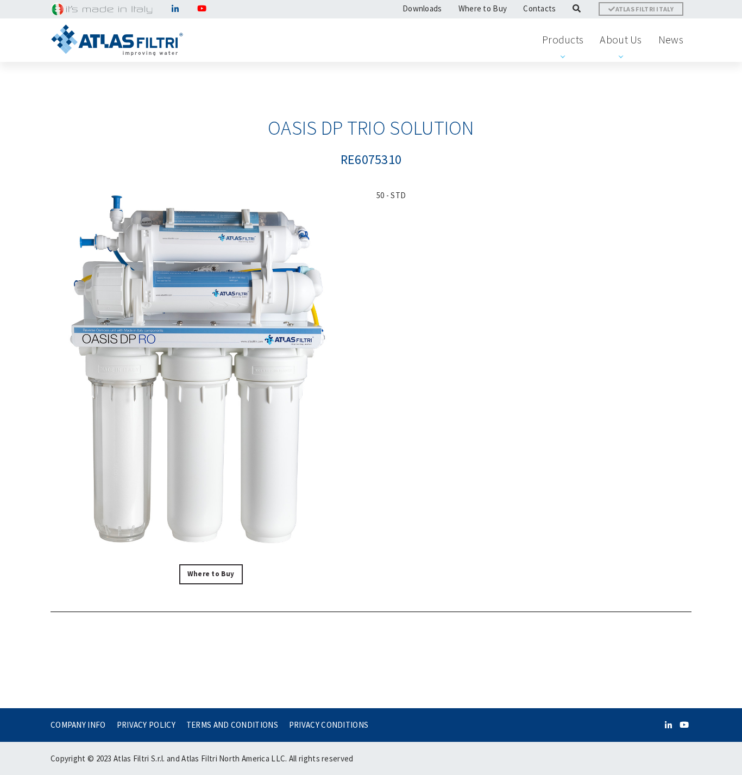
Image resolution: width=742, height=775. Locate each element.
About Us (621, 39)
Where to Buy (482, 8)
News (670, 39)
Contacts (539, 8)
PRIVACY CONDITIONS (328, 725)
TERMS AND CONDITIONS (232, 725)
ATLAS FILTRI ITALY (644, 9)
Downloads (422, 8)
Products (562, 39)
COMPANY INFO (78, 725)
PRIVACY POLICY (146, 725)
